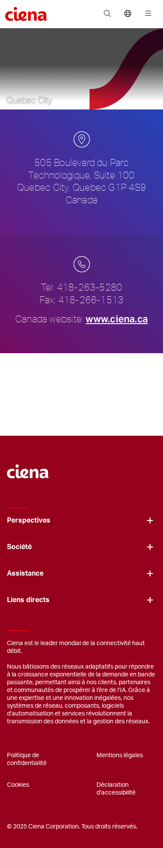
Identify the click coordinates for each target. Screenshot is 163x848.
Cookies (18, 785)
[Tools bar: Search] (107, 13)
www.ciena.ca (117, 319)
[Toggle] (150, 520)
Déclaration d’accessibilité (116, 789)
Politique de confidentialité (27, 759)
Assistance (25, 573)
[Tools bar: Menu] (146, 13)
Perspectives (28, 520)
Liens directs (28, 599)
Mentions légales (119, 755)
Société (19, 546)
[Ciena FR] (28, 467)
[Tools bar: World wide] (127, 13)
